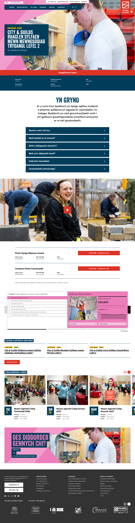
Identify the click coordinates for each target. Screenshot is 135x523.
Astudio (11, 7)
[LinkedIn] (15, 496)
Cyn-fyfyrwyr (40, 486)
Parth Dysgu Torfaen (74, 486)
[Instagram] (8, 496)
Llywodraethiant (105, 491)
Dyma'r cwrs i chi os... (40, 130)
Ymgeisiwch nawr (67, 72)
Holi (14, 453)
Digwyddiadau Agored (63, 1)
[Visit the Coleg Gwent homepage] (126, 7)
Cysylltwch (61, 7)
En (73, 7)
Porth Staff (32, 501)
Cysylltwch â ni (14, 485)
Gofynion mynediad (39, 161)
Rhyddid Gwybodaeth (107, 488)
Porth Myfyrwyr (40, 501)
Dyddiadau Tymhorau (43, 491)
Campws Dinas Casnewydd (76, 481)
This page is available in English (13, 501)
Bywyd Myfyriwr (22, 7)
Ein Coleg (33, 7)
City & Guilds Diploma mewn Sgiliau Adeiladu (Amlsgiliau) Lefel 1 (22, 352)
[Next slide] (129, 372)
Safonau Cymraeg (105, 486)
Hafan (6, 2)
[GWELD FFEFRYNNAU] (124, 521)
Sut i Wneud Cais (52, 1)
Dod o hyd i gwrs (41, 479)
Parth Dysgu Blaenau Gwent (77, 479)
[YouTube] (18, 496)
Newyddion (84, 1)
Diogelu (102, 484)
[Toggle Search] (76, 7)
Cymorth (52, 7)
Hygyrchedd (104, 493)
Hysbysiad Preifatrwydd (107, 479)
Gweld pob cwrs (12, 362)
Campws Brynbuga (74, 488)
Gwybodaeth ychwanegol (42, 169)
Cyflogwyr (42, 7)
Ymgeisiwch (16, 450)
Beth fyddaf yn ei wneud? (42, 138)
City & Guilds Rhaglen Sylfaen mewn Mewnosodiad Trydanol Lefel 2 (16, 2)
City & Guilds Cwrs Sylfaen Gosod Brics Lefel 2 (109, 352)
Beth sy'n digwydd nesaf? (42, 153)
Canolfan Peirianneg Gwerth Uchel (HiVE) (81, 491)
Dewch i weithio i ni (75, 1)
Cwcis (102, 496)
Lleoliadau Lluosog (56, 86)
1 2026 (54, 81)
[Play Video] (67, 209)
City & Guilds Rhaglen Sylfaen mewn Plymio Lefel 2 (65, 352)
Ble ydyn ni (13, 490)
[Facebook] (5, 496)
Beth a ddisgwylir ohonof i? (43, 146)
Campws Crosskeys (74, 484)
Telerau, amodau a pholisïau (108, 481)
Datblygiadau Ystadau (75, 493)
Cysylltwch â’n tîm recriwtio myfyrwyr (24, 456)
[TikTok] (12, 496)
